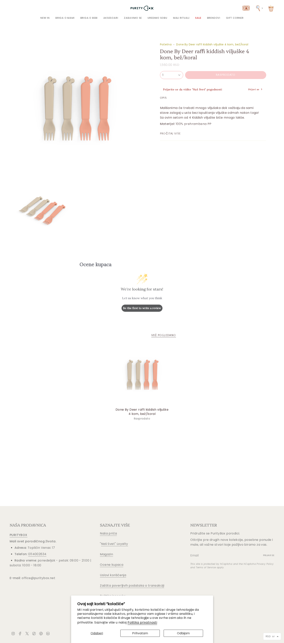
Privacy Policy (265, 564)
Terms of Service (206, 567)
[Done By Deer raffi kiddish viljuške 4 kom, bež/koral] (142, 375)
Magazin (106, 554)
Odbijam (183, 633)
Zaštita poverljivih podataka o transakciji (132, 585)
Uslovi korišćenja (113, 575)
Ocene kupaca (111, 564)
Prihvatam (140, 633)
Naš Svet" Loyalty (114, 544)
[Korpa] (270, 8)
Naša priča (108, 533)
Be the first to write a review (142, 308)
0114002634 (37, 554)
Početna (166, 44)
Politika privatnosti (142, 622)
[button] (65, 18)
